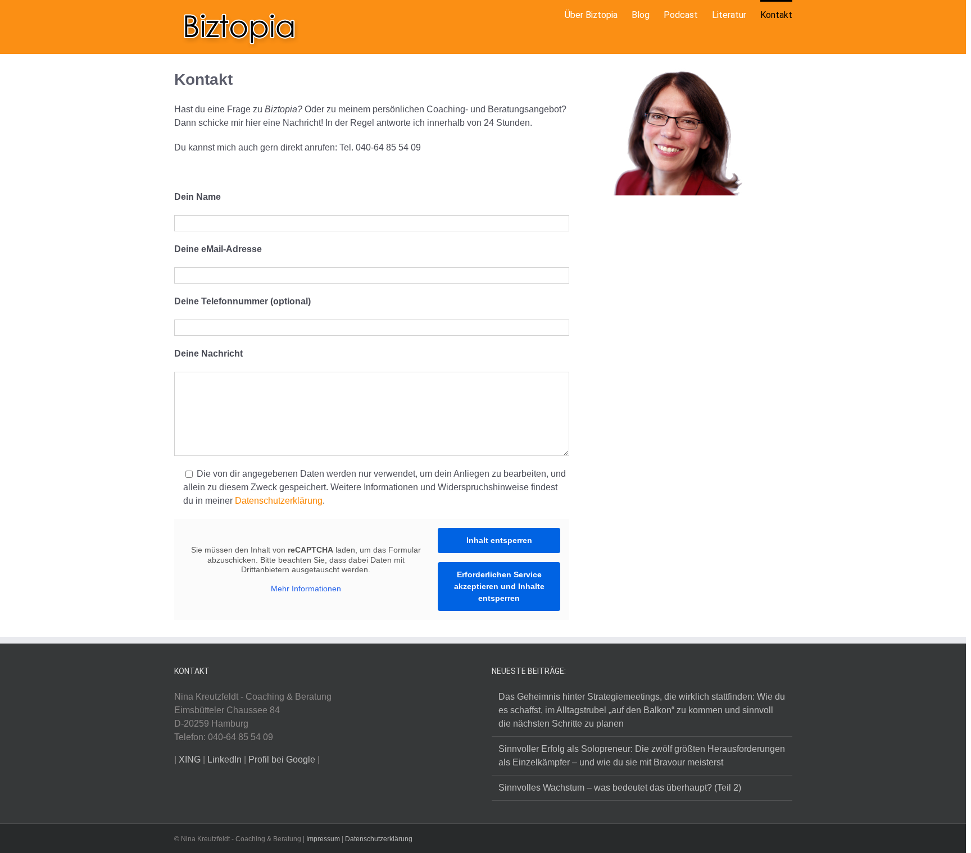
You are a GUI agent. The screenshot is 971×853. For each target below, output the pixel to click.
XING (190, 759)
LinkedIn (224, 759)
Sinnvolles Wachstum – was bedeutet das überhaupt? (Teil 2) (619, 787)
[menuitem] (598, 14)
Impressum (323, 839)
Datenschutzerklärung (279, 500)
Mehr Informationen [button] (306, 588)
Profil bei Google (281, 759)
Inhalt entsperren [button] (499, 540)
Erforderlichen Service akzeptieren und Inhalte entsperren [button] (499, 586)
